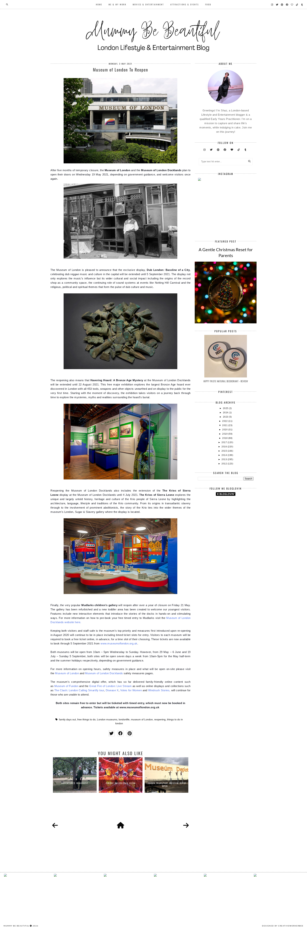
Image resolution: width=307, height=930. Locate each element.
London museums (107, 719)
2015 (225, 451)
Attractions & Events (184, 4)
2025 (226, 408)
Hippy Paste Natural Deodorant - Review (225, 381)
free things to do (86, 719)
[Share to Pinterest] (130, 733)
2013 (225, 459)
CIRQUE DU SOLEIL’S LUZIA (121, 783)
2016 (225, 446)
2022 (225, 421)
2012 (225, 463)
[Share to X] (111, 733)
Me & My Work (117, 4)
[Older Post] (186, 825)
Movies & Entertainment (148, 4)
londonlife (124, 719)
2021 (225, 425)
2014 (225, 455)
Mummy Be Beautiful (16, 926)
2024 (226, 412)
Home (99, 4)
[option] (75, 775)
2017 (225, 442)
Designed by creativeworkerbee (282, 926)
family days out (67, 719)
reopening (160, 719)
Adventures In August (74, 783)
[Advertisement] (252, 528)
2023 (226, 417)
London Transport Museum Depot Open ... (166, 785)
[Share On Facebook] (121, 733)
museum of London (142, 719)
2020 (225, 429)
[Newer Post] (55, 825)
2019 (225, 434)
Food (208, 4)
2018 (225, 438)
